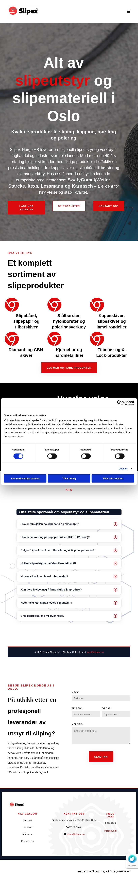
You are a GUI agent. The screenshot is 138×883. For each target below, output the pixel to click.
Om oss (27, 820)
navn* (75, 692)
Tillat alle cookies (113, 478)
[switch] (52, 456)
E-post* (107, 708)
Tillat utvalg (69, 478)
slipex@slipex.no (76, 834)
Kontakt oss (27, 841)
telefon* (78, 708)
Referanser (27, 834)
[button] (26, 207)
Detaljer (123, 468)
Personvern (110, 830)
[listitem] (68, 524)
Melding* (78, 724)
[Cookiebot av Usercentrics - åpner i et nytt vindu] (119, 402)
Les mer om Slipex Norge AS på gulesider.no (103, 871)
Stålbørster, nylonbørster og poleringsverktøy (69, 321)
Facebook (110, 822)
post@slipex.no (95, 652)
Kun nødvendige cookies (25, 478)
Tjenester (27, 827)
